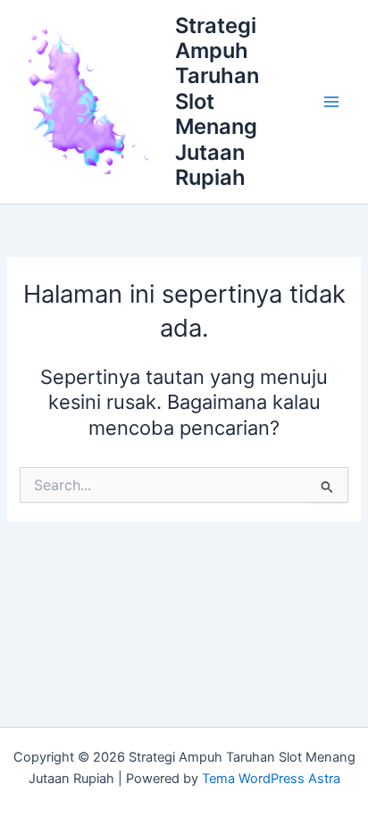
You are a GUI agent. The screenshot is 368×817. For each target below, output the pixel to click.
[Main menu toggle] (331, 102)
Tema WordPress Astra (271, 779)
